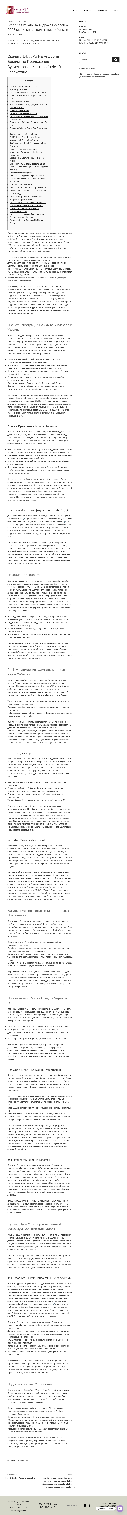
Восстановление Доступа (21, 217)
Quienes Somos (87, 10)
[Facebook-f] (89, 1505)
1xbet (19, 416)
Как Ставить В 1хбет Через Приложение (28, 187)
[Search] (115, 59)
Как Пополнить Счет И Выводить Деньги (28, 164)
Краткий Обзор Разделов (21, 173)
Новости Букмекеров (19, 110)
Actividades (102, 10)
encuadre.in (108, 1509)
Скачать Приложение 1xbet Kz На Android (29, 92)
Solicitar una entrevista (47, 1505)
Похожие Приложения (20, 101)
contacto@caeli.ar (19, 1510)
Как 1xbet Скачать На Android (23, 113)
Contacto (115, 10)
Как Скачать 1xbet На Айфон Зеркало (27, 214)
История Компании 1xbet (21, 184)
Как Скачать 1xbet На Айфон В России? (27, 176)
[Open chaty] (120, 1508)
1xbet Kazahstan (20, 1460)
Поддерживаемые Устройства (23, 149)
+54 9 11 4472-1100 (19, 1507)
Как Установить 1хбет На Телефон (25, 134)
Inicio (75, 10)
